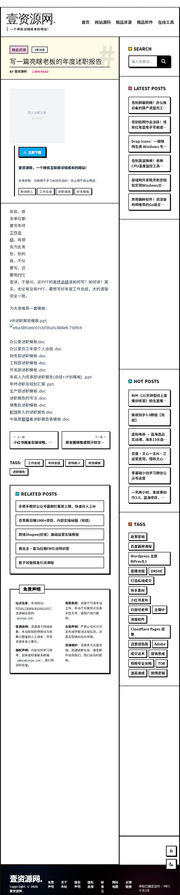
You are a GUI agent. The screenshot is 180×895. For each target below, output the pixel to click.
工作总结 (45, 191)
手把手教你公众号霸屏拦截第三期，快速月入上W (57, 506)
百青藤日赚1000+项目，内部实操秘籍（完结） (55, 520)
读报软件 (138, 619)
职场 (14, 412)
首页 (86, 22)
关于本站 (64, 884)
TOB (161, 663)
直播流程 (138, 571)
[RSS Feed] (171, 851)
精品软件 (145, 22)
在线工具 (166, 22)
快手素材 (138, 590)
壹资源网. (26, 878)
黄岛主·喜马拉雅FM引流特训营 (44, 548)
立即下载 (34, 152)
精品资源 (124, 22)
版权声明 (77, 884)
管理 (25, 419)
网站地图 (115, 884)
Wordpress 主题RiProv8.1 (144, 558)
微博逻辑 (158, 673)
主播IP (159, 609)
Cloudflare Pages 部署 (148, 631)
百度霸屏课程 (141, 546)
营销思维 (158, 653)
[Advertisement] (71, 240)
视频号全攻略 (141, 663)
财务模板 (83, 191)
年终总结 (61, 282)
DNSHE (157, 571)
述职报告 (64, 191)
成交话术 (138, 653)
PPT (21, 275)
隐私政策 (91, 884)
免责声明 (51, 884)
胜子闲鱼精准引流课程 (36, 562)
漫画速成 (138, 673)
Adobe (160, 644)
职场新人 (27, 191)
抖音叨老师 (139, 609)
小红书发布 (139, 600)
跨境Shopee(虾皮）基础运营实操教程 (49, 534)
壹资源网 (20, 71)
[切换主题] (171, 864)
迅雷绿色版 (139, 644)
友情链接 (129, 884)
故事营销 (138, 536)
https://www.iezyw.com (33, 608)
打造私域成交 (141, 580)
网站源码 (103, 22)
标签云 (102, 886)
